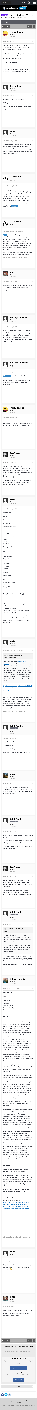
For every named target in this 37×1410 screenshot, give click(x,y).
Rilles (12, 131)
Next (29, 26)
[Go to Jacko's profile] (5, 775)
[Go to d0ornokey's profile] (5, 87)
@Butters (14, 206)
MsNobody (15, 176)
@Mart (5, 235)
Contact (18, 1403)
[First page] (3, 26)
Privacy (22, 1401)
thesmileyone (17, 32)
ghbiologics (8, 658)
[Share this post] (32, 41)
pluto (12, 272)
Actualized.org (7, 1401)
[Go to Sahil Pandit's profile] (5, 727)
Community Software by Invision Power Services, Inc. (18, 1407)
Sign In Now (18, 1379)
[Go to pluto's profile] (5, 273)
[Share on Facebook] (2, 1394)
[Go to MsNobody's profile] (5, 178)
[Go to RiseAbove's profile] (5, 454)
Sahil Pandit (11, 17)
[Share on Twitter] (6, 1394)
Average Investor (19, 317)
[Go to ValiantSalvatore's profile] (5, 980)
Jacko (12, 774)
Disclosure (29, 1401)
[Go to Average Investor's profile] (5, 319)
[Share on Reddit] (9, 1394)
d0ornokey (15, 86)
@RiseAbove (6, 376)
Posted (10, 41)
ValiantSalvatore (19, 979)
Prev (7, 26)
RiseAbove (15, 453)
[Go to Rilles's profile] (5, 132)
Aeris (12, 499)
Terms (15, 1401)
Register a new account (18, 1368)
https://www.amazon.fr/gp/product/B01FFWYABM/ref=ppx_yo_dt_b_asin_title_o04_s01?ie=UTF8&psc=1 (17, 688)
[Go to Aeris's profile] (5, 500)
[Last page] (34, 26)
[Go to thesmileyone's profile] (5, 33)
